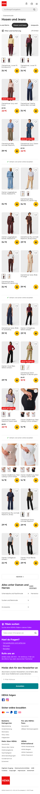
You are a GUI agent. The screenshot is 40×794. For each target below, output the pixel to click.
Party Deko (5, 735)
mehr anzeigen (33, 587)
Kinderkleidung (7, 729)
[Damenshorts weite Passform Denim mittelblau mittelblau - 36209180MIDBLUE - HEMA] (9, 414)
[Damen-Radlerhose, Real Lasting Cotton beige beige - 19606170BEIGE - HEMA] (28, 414)
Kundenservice (7, 758)
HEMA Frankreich (27, 752)
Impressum (21, 770)
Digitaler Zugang (7, 768)
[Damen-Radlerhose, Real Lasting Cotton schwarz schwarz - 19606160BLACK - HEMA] (23, 414)
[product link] (10, 45)
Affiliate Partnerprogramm (29, 729)
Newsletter (25, 726)
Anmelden (20, 686)
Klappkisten (6, 737)
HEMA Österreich (27, 755)
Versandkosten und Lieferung (14, 643)
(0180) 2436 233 (7, 657)
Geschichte (5, 744)
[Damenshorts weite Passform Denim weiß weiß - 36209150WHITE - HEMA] (4, 414)
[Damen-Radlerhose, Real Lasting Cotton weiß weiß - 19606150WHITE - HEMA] (33, 414)
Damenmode (8, 16)
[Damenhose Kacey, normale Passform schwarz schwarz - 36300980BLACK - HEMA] (23, 514)
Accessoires (6, 607)
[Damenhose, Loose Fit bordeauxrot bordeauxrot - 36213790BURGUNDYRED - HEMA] (4, 60)
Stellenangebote (7, 750)
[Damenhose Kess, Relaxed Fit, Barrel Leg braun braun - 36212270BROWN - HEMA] (28, 193)
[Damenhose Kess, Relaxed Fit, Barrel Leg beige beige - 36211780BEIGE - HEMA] (23, 193)
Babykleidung (6, 726)
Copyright (12, 770)
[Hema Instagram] (7, 699)
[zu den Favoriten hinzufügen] (17, 37)
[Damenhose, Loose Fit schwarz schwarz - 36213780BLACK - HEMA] (9, 60)
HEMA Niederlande (27, 746)
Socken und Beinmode (10, 600)
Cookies (4, 770)
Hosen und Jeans (20, 25)
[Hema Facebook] (3, 699)
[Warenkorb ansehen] (31, 3)
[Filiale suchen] (35, 633)
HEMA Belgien (26, 749)
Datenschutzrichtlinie (22, 768)
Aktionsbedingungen (9, 756)
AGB (32, 768)
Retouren (6, 646)
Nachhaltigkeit (6, 753)
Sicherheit (5, 761)
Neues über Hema (8, 747)
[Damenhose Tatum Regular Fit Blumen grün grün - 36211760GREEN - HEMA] (23, 367)
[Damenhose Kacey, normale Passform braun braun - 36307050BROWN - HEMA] (28, 514)
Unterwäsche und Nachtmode (12, 593)
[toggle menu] (36, 3)
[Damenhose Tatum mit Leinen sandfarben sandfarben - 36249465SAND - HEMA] (28, 367)
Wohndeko (5, 732)
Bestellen (6, 649)
